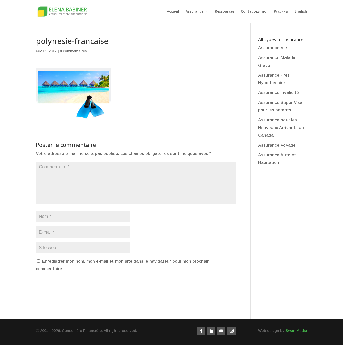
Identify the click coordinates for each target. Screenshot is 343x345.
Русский (281, 12)
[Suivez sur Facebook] (201, 331)
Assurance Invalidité (278, 92)
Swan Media (296, 330)
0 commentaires (73, 51)
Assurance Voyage (277, 145)
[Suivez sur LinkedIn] (211, 331)
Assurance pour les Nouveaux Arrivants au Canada (281, 128)
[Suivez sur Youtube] (221, 331)
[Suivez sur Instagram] (231, 331)
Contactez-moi (254, 12)
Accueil (173, 12)
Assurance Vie (272, 47)
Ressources (224, 12)
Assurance (194, 12)
